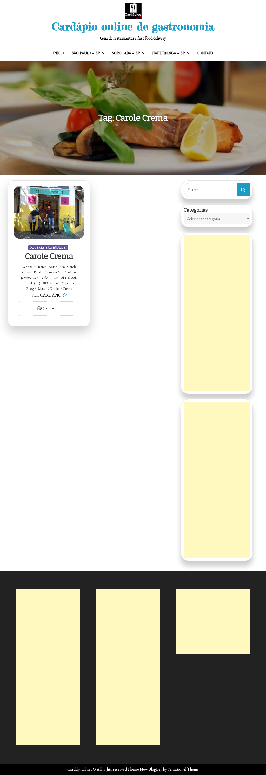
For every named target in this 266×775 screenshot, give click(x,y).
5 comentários (51, 308)
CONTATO (205, 53)
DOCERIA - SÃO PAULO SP (48, 248)
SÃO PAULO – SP (86, 53)
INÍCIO (58, 53)
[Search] (243, 189)
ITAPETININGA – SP (168, 53)
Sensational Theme (183, 769)
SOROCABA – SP (126, 53)
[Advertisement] (217, 313)
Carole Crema (49, 256)
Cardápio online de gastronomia (133, 26)
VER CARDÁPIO (46, 295)
